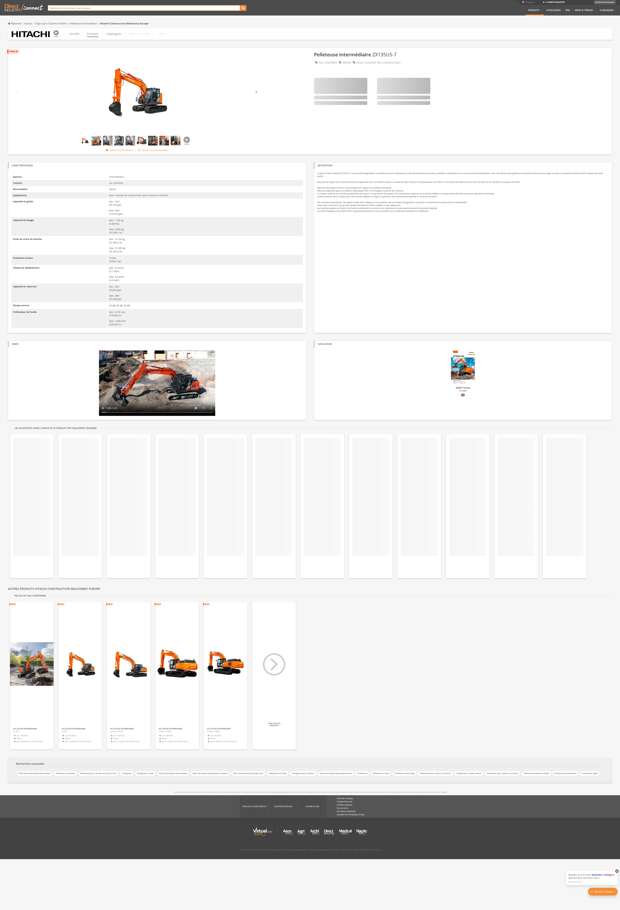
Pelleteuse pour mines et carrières (435, 773)
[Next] (256, 92)
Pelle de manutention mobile (536, 773)
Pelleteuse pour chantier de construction (98, 773)
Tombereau (362, 773)
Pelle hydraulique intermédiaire (173, 773)
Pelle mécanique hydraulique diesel (35, 773)
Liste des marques (345, 798)
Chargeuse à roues (145, 773)
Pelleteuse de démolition (565, 773)
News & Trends (584, 10)
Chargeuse (127, 773)
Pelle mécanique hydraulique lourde (336, 773)
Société (74, 34)
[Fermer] (617, 871)
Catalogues (553, 10)
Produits (533, 10)
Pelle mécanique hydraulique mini (248, 773)
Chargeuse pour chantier (303, 773)
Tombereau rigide (590, 773)
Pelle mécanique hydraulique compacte (210, 773)
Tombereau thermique (404, 773)
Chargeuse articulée (278, 773)
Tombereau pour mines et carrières (502, 773)
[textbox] (144, 8)
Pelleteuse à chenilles (65, 773)
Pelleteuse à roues (381, 773)
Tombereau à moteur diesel (468, 773)
